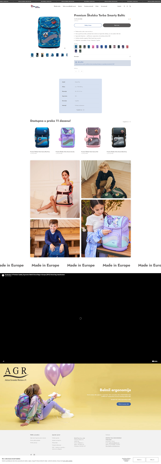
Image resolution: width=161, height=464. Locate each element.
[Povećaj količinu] (82, 71)
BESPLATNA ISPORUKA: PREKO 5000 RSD (48, 1)
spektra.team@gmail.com (114, 443)
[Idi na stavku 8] (67, 55)
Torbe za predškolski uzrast (69, 6)
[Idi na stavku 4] (47, 55)
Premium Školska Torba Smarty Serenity (65, 151)
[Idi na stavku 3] (42, 55)
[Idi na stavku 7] (62, 55)
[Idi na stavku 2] (37, 55)
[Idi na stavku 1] (32, 55)
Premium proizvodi (88, 6)
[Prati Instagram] (34, 455)
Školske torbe (57, 6)
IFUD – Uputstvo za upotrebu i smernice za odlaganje (58, 448)
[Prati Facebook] (31, 455)
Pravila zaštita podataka (67, 461)
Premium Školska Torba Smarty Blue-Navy (40, 151)
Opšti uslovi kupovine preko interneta (38, 438)
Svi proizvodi (104, 6)
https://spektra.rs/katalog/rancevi (113, 446)
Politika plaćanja (33, 442)
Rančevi (80, 6)
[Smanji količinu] (76, 71)
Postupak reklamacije (56, 445)
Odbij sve (152, 459)
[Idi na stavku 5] (52, 55)
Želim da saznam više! (124, 404)
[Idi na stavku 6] (57, 55)
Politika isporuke (55, 438)
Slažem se (139, 459)
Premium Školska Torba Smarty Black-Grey (117, 151)
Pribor (97, 6)
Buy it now (116, 25)
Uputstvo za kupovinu (56, 440)
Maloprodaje (55, 442)
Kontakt (119, 6)
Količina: (76, 68)
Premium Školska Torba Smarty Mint (89, 151)
